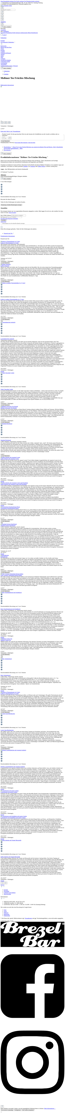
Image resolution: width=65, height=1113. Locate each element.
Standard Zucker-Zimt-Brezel (8, 525)
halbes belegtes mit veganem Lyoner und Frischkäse (14, 484)
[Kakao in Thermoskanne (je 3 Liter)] (10, 241)
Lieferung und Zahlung (9, 892)
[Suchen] (2, 12)
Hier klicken (35, 907)
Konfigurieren (18, 1110)
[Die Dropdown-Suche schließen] (2, 14)
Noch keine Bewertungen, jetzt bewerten (25, 142)
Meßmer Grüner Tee (6, 640)
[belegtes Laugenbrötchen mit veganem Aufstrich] (13, 750)
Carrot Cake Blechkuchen (7, 730)
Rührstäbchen (4, 556)
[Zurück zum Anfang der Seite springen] (2, 1106)
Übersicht (3, 32)
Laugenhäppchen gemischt (7, 338)
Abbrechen (3, 221)
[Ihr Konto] (2, 24)
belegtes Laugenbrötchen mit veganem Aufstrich (13, 766)
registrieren (6, 31)
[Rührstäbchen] (5, 555)
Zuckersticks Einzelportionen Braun (10, 508)
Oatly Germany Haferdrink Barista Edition (11, 575)
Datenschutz (7, 915)
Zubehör (25, 166)
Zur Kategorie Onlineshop (7, 42)
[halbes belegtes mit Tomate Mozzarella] (11, 840)
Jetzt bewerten (7, 894)
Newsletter (6, 891)
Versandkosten (28, 918)
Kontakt (6, 889)
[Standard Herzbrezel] (6, 423)
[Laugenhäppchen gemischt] (8, 322)
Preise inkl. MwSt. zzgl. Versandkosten (10, 131)
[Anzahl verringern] (3, 138)
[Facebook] (32, 985)
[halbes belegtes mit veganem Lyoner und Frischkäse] (14, 483)
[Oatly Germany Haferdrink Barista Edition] (12, 574)
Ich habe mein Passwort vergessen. (9, 218)
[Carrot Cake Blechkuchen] (8, 713)
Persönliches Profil (10, 32)
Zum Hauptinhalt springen (7, 1)
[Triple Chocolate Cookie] (7, 373)
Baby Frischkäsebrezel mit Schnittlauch (10, 609)
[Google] (32, 1102)
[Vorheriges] (2, 883)
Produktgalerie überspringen (8, 236)
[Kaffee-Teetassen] (6, 264)
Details (2, 371)
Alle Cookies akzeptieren (28, 1110)
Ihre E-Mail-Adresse (6, 215)
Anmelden (3, 21)
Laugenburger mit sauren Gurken (9, 792)
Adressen (17, 32)
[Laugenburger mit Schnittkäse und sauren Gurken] (14, 816)
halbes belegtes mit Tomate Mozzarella (10, 856)
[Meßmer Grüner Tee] (6, 638)
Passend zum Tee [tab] (8, 233)
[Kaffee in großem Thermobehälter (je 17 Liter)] (13, 283)
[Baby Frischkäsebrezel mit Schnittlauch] (11, 592)
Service (2, 885)
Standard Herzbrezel (6, 440)
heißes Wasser (41, 166)
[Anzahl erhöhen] (9, 138)
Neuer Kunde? (12, 212)
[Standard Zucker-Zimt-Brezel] (9, 524)
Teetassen (32, 166)
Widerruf (6, 912)
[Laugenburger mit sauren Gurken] (10, 790)
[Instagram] (32, 1062)
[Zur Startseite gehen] (6, 5)
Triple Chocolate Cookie (7, 389)
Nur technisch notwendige (7, 1110)
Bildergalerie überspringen (7, 85)
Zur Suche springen (19, 1)
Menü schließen (7, 27)
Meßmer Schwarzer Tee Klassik (9, 408)
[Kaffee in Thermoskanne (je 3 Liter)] (10, 692)
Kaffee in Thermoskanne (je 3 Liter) (10, 693)
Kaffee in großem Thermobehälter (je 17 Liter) (12, 299)
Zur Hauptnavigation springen (31, 1)
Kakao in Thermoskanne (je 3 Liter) (10, 243)
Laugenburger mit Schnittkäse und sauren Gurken (13, 817)
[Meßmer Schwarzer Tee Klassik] (9, 406)
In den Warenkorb (5, 141)
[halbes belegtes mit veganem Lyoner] (10, 457)
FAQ (5, 910)
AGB (5, 911)
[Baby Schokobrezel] (6, 658)
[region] (32, 105)
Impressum (6, 914)
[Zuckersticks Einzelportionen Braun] (10, 507)
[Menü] (2, 7)
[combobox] (8, 10)
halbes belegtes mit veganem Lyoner (10, 458)
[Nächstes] (5, 883)
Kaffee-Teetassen (5, 265)
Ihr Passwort (4, 217)
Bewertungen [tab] (7, 150)
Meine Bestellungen (33, 32)
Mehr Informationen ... (49, 1108)
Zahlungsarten (24, 32)
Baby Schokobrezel (5, 675)
